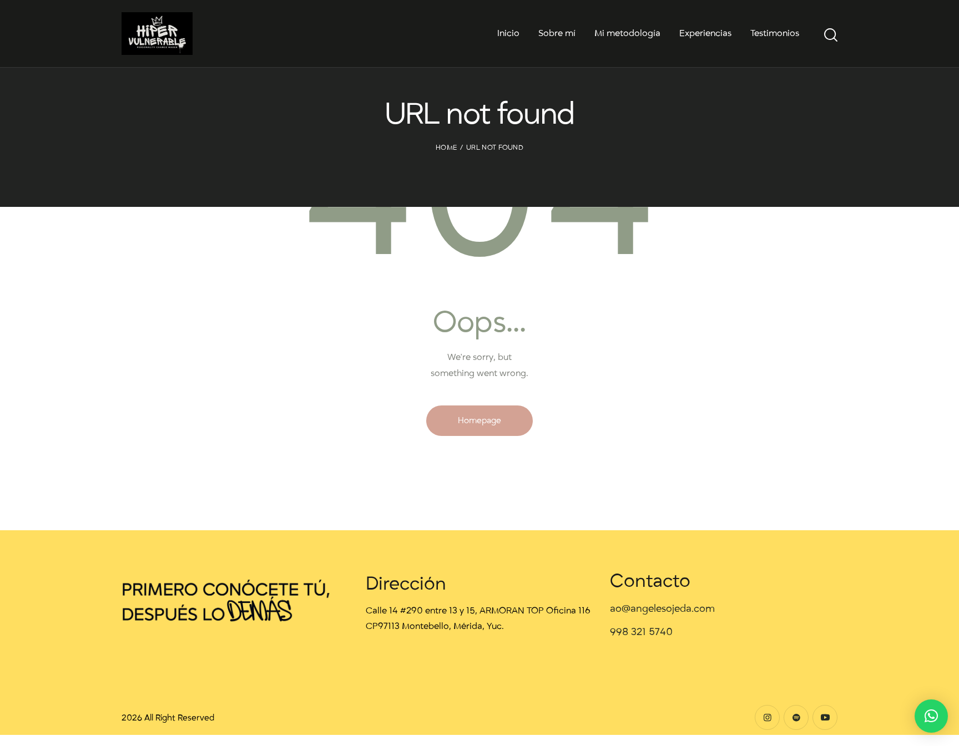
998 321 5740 (641, 632)
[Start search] (831, 35)
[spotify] (796, 717)
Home (446, 147)
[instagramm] (767, 717)
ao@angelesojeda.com (662, 608)
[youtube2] (824, 717)
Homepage (479, 420)
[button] (931, 716)
